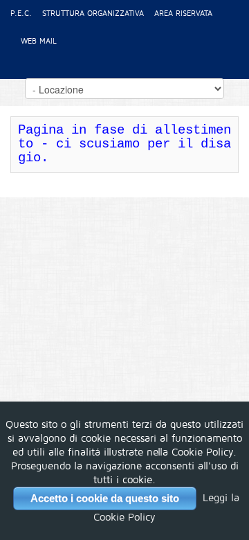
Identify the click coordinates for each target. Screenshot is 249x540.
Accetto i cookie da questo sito (104, 498)
